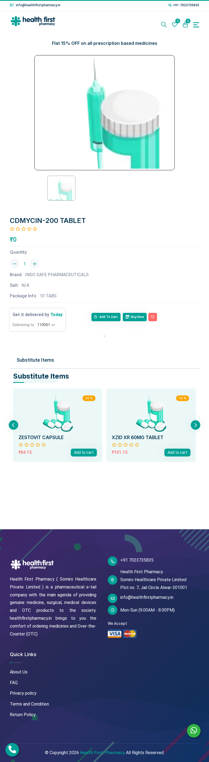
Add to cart (108, 317)
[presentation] (13, 425)
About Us (18, 672)
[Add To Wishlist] (152, 317)
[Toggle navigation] (196, 24)
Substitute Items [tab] (35, 360)
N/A (25, 285)
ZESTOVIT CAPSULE (41, 437)
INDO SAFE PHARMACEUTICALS (57, 274)
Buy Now (137, 317)
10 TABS (48, 295)
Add (84, 452)
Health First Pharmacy (102, 752)
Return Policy (23, 714)
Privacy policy (23, 693)
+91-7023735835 (186, 5)
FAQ (14, 682)
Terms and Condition (29, 704)
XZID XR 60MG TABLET (138, 437)
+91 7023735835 (136, 560)
